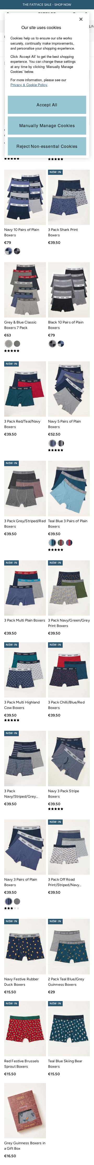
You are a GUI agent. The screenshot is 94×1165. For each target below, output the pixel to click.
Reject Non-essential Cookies (47, 146)
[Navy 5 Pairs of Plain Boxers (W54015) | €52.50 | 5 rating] (69, 450)
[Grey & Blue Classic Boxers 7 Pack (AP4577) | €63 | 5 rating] (25, 351)
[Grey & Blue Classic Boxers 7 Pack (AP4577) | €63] (25, 290)
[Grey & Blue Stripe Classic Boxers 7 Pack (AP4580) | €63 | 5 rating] (25, 158)
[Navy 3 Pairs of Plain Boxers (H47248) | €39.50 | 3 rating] (25, 908)
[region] (47, 85)
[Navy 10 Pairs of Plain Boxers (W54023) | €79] (25, 197)
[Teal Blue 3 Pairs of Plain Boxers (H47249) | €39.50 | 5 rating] (69, 550)
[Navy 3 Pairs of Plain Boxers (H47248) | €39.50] (25, 847)
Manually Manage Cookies (47, 125)
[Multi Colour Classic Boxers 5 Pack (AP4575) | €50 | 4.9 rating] (69, 159)
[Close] (81, 19)
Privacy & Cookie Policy (28, 84)
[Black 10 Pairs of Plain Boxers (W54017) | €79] (69, 290)
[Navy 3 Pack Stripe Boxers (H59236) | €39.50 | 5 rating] (69, 809)
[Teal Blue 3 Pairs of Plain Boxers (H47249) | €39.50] (69, 488)
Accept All (47, 105)
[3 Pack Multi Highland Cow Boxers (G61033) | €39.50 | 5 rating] (25, 720)
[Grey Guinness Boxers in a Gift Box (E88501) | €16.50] (25, 1110)
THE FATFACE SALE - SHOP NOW (47, 4)
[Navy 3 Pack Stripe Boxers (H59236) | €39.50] (69, 758)
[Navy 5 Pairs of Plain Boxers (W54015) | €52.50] (69, 389)
